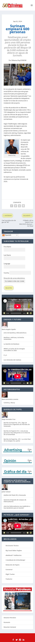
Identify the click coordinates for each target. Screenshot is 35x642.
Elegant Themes (14, 636)
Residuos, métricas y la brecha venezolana (14, 338)
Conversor (9, 569)
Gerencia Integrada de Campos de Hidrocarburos (15, 500)
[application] (17, 306)
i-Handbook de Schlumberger (15, 560)
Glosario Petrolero (10, 618)
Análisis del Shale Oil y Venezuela (15, 495)
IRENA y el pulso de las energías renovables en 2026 (14, 349)
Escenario (7, 622)
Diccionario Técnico (12, 545)
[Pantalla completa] (31, 313)
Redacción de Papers (12, 565)
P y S (5, 355)
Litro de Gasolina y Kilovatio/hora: (15, 333)
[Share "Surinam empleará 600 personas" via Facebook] (12, 206)
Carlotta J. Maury (9, 403)
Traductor (9, 579)
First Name (7, 247)
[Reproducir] (4, 313)
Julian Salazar (6, 492)
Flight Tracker (10, 574)
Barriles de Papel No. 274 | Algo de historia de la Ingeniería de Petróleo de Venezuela (17, 424)
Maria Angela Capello (9, 329)
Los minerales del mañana (12, 360)
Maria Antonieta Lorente (10, 399)
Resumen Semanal (10, 627)
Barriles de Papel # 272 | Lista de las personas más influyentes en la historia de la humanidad (17, 432)
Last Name (7, 255)
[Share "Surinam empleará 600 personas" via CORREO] (23, 206)
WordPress (30, 636)
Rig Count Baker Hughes (14, 550)
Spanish (8, 235)
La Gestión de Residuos (11, 344)
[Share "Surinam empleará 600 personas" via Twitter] (16, 206)
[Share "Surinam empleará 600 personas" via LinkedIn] (19, 206)
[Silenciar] (28, 313)
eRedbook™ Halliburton (13, 555)
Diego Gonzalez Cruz (8, 419)
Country (6, 273)
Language (7, 263)
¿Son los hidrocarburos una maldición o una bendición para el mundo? (17, 507)
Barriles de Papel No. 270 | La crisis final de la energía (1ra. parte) (17, 440)
